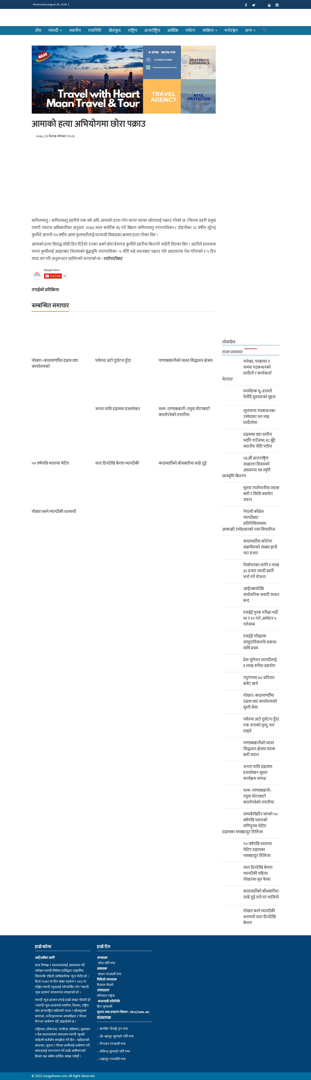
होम (38, 30)
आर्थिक (172, 30)
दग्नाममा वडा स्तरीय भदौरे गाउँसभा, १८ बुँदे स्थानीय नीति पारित (259, 440)
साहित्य (208, 30)
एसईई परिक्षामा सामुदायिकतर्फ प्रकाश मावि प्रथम (259, 642)
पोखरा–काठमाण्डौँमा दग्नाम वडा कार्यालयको (55, 363)
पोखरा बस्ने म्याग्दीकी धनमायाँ (54, 511)
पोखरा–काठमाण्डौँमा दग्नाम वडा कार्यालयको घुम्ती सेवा (260, 701)
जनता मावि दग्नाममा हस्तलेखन (117, 408)
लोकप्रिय (228, 342)
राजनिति (94, 30)
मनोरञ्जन (231, 30)
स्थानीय (75, 30)
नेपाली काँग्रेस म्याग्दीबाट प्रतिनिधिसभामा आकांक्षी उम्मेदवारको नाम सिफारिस (248, 520)
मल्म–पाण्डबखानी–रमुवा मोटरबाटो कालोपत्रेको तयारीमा (184, 411)
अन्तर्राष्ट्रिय (152, 30)
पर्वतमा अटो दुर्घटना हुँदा (113, 360)
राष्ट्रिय (132, 30)
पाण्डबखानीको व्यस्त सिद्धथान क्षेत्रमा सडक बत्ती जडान (259, 748)
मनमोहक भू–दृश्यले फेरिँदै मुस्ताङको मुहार (259, 394)
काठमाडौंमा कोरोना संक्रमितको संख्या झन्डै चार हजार (260, 547)
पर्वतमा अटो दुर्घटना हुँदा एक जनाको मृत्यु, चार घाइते (261, 725)
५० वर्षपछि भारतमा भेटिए (50, 463)
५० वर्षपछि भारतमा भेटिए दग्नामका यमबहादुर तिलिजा (257, 849)
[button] (264, 30)
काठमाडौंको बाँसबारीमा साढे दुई (182, 463)
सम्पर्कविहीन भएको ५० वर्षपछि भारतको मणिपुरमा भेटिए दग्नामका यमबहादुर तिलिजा (250, 823)
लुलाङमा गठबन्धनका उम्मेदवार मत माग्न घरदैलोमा (259, 416)
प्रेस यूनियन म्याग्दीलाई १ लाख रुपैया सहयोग (260, 662)
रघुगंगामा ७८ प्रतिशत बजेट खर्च (259, 680)
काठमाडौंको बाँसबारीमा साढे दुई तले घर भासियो (261, 894)
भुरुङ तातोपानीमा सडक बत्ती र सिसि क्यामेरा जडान (261, 493)
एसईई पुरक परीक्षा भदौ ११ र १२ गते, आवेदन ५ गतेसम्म (260, 618)
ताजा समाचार (232, 352)
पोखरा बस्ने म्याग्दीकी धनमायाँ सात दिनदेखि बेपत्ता (259, 916)
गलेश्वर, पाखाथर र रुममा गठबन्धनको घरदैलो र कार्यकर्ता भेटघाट (246, 370)
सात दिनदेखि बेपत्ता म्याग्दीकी (117, 463)
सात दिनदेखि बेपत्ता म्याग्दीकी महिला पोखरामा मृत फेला (257, 873)
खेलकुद (115, 30)
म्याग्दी (53, 30)
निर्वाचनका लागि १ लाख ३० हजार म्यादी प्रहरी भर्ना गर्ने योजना (261, 570)
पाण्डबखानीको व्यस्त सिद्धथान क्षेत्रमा (186, 360)
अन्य (249, 30)
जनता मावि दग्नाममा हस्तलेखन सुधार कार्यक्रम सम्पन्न (257, 772)
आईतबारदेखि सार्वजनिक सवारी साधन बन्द (261, 594)
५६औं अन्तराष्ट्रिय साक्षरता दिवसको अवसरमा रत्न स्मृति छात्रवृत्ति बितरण (246, 467)
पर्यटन (190, 30)
